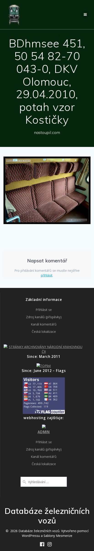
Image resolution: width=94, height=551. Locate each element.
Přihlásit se (44, 310)
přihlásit (46, 275)
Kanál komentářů (44, 324)
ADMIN (44, 432)
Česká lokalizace (44, 331)
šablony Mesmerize (58, 535)
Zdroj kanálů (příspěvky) (44, 317)
